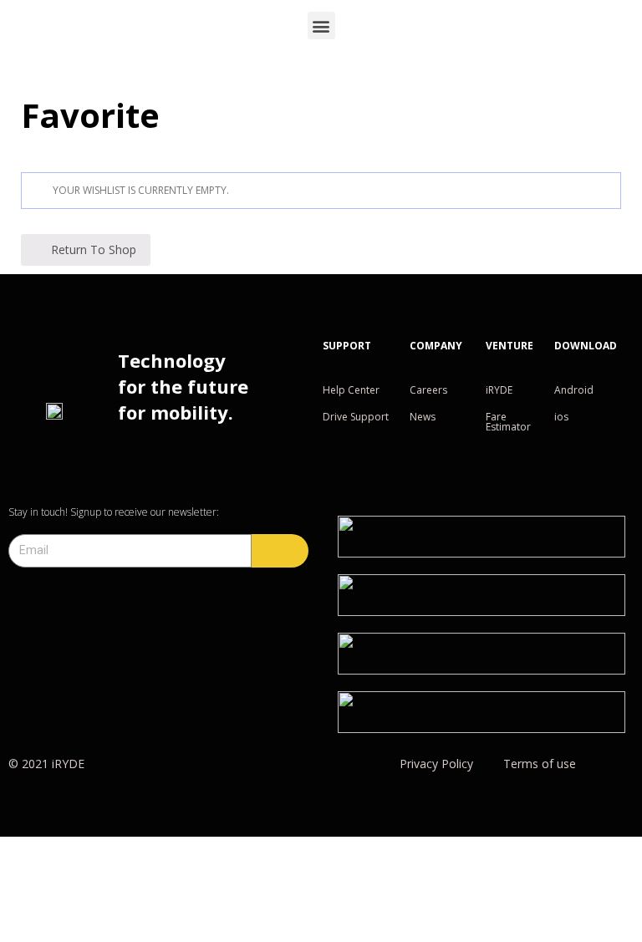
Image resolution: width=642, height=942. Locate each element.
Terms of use (539, 763)
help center (351, 390)
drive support (356, 417)
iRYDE (499, 390)
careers (428, 390)
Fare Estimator (508, 422)
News (423, 417)
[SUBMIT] (280, 551)
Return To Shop (93, 249)
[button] (321, 25)
